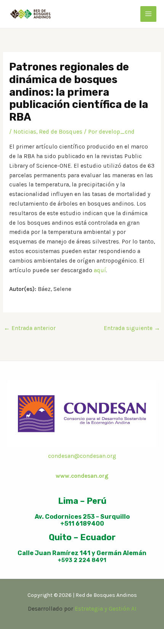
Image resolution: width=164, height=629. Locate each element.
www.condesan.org (82, 475)
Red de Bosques (60, 131)
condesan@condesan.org (82, 456)
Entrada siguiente (132, 328)
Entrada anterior (30, 328)
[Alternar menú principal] (148, 14)
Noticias (24, 131)
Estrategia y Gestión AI (106, 608)
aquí (100, 270)
